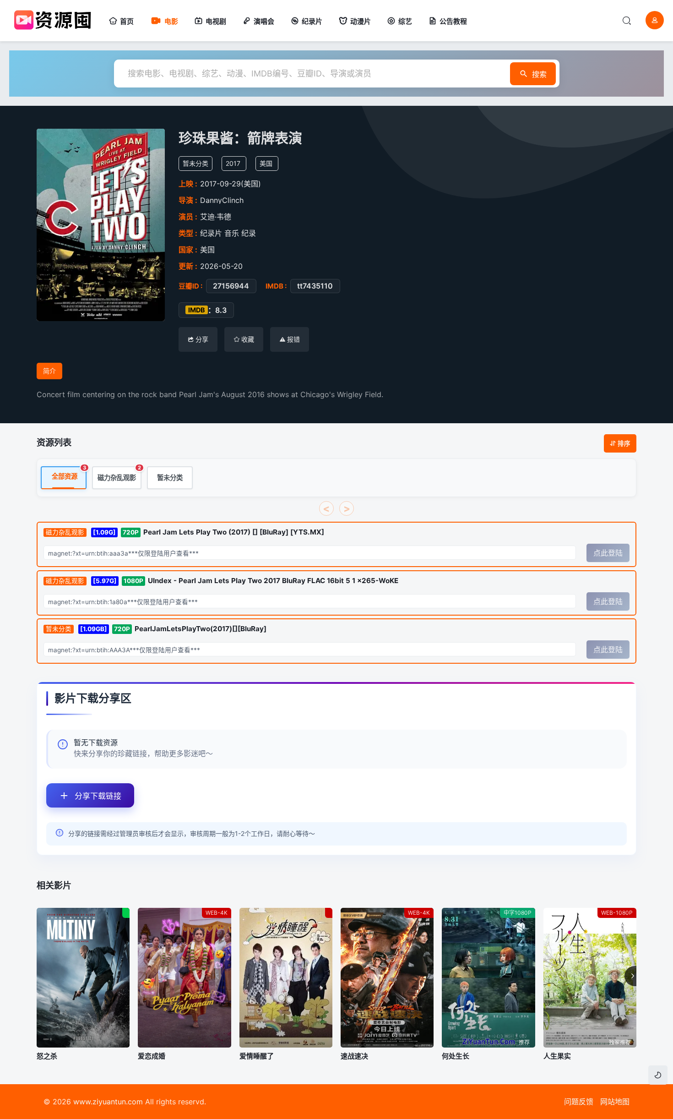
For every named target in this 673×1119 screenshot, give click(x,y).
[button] (630, 976)
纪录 (248, 233)
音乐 (231, 233)
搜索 (539, 74)
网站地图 (615, 1101)
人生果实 (557, 1056)
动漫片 (360, 21)
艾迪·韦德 (215, 216)
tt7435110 (315, 285)
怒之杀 (47, 1056)
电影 (171, 21)
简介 (49, 371)
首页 (127, 21)
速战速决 (354, 1056)
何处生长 (455, 1056)
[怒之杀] (83, 978)
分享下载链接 (98, 796)
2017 (233, 163)
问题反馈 (578, 1101)
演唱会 (264, 21)
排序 (624, 443)
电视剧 (216, 21)
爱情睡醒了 (256, 1056)
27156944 (231, 285)
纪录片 (312, 21)
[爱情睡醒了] (285, 978)
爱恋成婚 (151, 1056)
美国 (266, 163)
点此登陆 (608, 552)
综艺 (405, 21)
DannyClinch (222, 200)
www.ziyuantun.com (108, 1101)
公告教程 (453, 21)
